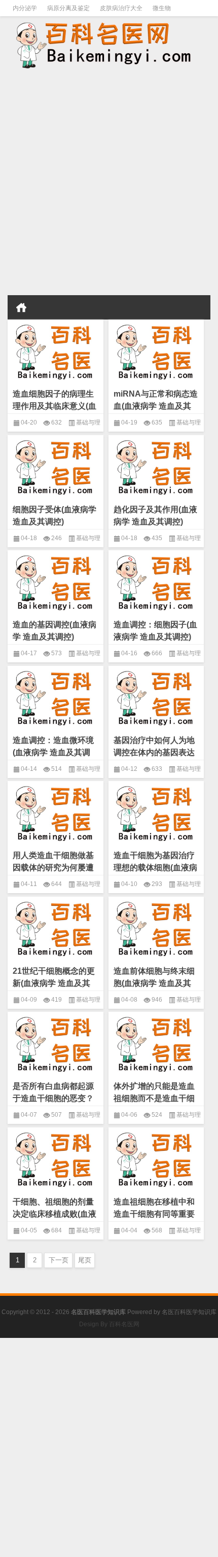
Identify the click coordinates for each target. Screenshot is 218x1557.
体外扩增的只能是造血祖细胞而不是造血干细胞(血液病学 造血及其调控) (154, 1104)
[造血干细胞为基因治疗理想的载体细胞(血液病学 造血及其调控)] (156, 811)
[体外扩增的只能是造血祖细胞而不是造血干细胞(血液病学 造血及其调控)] (156, 1042)
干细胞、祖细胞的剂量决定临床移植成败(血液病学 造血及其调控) (54, 1213)
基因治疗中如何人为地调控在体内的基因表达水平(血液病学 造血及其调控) (154, 758)
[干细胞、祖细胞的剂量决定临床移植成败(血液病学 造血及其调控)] (55, 1158)
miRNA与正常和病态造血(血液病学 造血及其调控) (156, 406)
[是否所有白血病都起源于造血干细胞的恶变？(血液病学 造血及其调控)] (55, 1042)
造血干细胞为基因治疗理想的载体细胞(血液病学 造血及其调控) (155, 867)
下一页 (58, 1260)
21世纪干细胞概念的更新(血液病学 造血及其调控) (54, 983)
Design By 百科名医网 (109, 1324)
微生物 (162, 8)
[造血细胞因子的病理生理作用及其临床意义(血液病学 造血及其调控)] (55, 350)
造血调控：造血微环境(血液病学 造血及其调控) (53, 752)
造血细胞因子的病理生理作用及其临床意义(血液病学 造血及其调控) (54, 406)
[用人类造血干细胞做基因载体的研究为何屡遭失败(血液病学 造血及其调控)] (55, 811)
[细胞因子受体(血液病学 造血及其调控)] (55, 466)
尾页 (84, 1260)
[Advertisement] (109, 183)
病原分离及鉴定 (68, 8)
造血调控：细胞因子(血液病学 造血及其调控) (155, 630)
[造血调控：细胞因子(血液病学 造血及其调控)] (156, 581)
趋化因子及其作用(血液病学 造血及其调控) (155, 515)
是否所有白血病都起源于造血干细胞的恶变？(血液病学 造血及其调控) (53, 1104)
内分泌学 (25, 8)
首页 (21, 307)
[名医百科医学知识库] (109, 44)
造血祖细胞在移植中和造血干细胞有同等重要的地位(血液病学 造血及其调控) (154, 1220)
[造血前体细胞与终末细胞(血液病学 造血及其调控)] (156, 927)
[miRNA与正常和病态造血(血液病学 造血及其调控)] (156, 350)
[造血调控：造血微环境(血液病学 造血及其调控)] (55, 696)
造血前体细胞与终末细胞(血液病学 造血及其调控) (154, 983)
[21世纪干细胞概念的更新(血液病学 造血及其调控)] (55, 927)
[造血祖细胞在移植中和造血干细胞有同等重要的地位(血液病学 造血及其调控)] (156, 1158)
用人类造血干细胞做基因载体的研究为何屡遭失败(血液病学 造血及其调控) (53, 873)
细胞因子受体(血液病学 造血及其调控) (54, 515)
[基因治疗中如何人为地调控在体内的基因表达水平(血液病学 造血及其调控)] (156, 696)
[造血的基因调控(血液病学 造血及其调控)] (55, 581)
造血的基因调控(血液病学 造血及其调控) (54, 630)
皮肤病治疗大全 (121, 8)
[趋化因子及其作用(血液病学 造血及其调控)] (156, 466)
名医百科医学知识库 (189, 1312)
